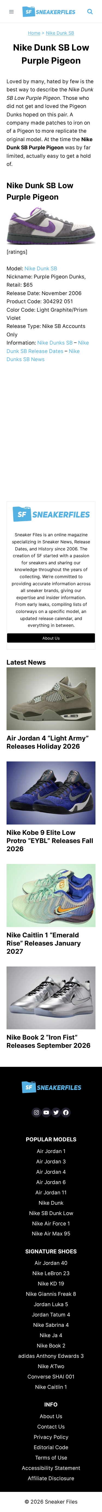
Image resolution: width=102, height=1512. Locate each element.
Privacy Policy (51, 1437)
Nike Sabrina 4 (51, 1325)
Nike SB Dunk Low (51, 1213)
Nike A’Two (51, 1366)
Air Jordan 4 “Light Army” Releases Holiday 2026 (48, 742)
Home (34, 33)
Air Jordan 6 (51, 1182)
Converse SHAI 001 (51, 1377)
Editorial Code (51, 1447)
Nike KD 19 (51, 1284)
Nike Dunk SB (60, 33)
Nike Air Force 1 (51, 1223)
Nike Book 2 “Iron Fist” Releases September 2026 (49, 1041)
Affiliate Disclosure (51, 1478)
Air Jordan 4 (51, 1172)
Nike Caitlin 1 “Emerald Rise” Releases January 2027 (44, 943)
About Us (51, 1416)
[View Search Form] (90, 11)
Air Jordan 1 (51, 1151)
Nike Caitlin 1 (51, 1387)
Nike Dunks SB (55, 343)
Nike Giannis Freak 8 (51, 1294)
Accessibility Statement (51, 1468)
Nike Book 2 (51, 1346)
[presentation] (51, 698)
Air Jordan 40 (51, 1263)
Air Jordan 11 (51, 1192)
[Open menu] (12, 11)
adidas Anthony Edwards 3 (51, 1356)
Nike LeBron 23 (51, 1273)
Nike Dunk (51, 1203)
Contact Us (51, 1427)
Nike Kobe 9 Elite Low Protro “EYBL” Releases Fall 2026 (50, 841)
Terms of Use (51, 1458)
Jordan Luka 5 (51, 1304)
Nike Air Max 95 (51, 1234)
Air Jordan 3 (51, 1161)
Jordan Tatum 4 (51, 1315)
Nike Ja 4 (51, 1335)
